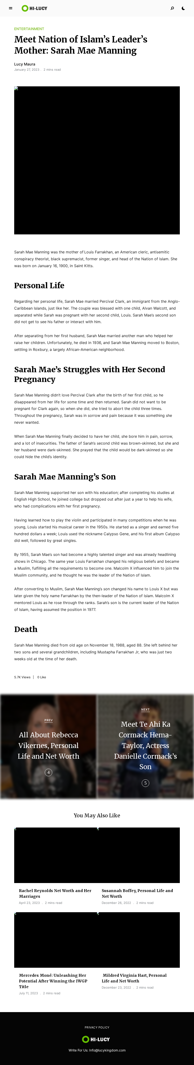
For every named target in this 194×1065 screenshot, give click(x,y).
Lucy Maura (24, 64)
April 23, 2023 (29, 903)
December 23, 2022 (116, 987)
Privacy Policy (97, 1027)
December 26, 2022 (116, 903)
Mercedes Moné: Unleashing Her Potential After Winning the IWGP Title (53, 981)
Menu (11, 8)
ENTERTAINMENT (29, 29)
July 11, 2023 (28, 993)
